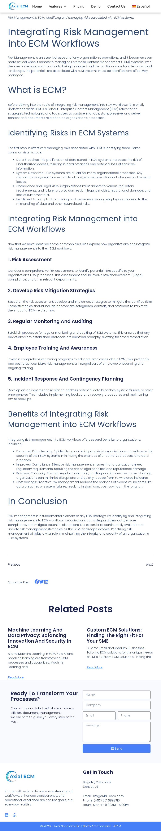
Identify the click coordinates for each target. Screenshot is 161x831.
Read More (16, 677)
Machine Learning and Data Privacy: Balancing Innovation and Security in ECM (39, 638)
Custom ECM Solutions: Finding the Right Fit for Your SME (115, 635)
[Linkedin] (7, 815)
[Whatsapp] (15, 815)
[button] (36, 581)
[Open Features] (65, 6)
